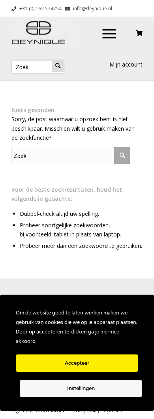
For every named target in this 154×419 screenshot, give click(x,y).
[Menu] (109, 33)
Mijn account (126, 64)
